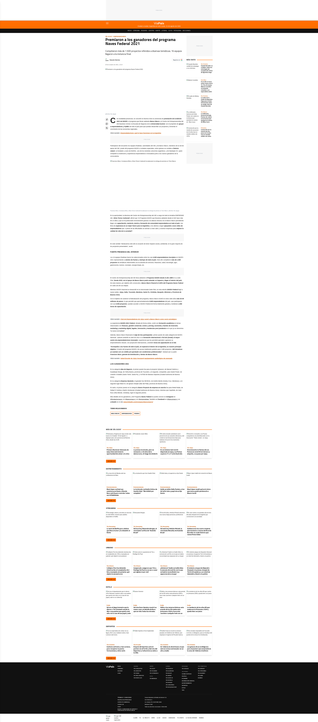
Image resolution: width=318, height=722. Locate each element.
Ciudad (164, 717)
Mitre (153, 717)
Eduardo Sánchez (115, 60)
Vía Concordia (170, 684)
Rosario (144, 30)
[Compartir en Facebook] (106, 119)
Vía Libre (200, 675)
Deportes (184, 685)
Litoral (164, 30)
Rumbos (200, 677)
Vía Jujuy (108, 36)
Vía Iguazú (169, 673)
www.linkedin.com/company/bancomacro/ (138, 402)
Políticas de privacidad (125, 699)
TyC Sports (180, 717)
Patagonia (177, 30)
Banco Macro (115, 413)
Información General (188, 680)
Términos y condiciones (125, 697)
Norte (158, 30)
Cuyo (170, 30)
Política (184, 676)
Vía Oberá (169, 675)
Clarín (135, 717)
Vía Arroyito (137, 671)
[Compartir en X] (106, 128)
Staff (119, 706)
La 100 (158, 717)
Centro (151, 30)
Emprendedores (120, 36)
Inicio (130, 30)
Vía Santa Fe (169, 677)
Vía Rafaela (169, 680)
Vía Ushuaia (185, 668)
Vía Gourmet (201, 673)
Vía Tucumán (153, 671)
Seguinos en (176, 60)
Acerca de (121, 704)
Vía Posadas (169, 668)
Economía (184, 678)
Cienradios (172, 717)
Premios (136, 413)
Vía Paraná (169, 682)
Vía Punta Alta (138, 677)
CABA (119, 673)
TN (140, 717)
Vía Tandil (136, 673)
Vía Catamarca (154, 673)
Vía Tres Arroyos (139, 675)
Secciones (186, 30)
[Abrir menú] (122, 23)
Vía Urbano (201, 668)
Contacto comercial (124, 702)
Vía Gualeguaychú (171, 687)
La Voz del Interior (191, 717)
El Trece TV (146, 717)
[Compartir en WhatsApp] (106, 123)
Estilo (184, 687)
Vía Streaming (202, 671)
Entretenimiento (187, 683)
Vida (183, 690)
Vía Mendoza (153, 678)
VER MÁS (110, 461)
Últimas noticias (187, 673)
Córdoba (136, 30)
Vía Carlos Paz (138, 668)
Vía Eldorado (170, 671)
